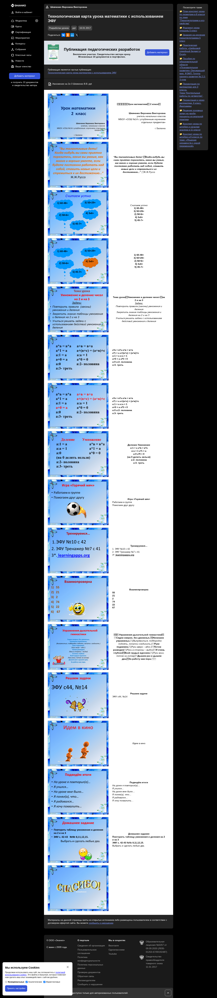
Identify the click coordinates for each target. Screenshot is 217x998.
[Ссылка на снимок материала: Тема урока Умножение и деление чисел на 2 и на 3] (78, 309)
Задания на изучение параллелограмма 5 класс (192, 38)
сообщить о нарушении (101, 923)
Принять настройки (16, 988)
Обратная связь (86, 976)
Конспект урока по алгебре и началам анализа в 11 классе (191, 127)
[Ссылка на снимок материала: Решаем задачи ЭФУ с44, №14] (78, 695)
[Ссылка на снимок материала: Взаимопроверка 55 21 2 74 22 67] (78, 599)
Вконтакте (113, 945)
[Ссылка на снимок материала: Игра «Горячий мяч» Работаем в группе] (78, 502)
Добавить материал (24, 76)
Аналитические (35, 982)
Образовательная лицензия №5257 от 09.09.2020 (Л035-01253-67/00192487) (156, 946)
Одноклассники (116, 950)
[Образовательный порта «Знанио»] (17, 6)
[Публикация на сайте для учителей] (53, 53)
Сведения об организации (91, 945)
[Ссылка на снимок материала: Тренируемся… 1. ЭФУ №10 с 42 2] (78, 550)
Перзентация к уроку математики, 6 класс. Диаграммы (192, 103)
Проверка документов (89, 972)
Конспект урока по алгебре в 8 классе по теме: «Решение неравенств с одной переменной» (191, 140)
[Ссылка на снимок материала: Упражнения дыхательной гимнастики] (78, 647)
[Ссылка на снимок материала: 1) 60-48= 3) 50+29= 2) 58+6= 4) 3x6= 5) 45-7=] (78, 261)
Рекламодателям (86, 980)
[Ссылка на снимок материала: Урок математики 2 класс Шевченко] (78, 116)
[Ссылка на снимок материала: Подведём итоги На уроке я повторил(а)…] (78, 792)
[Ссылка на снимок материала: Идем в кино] (78, 743)
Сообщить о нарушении (90, 984)
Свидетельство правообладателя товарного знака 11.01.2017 (155, 961)
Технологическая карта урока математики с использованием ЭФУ (82, 73)
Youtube (112, 954)
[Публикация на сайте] (37, 21)
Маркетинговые (53, 982)
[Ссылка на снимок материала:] (78, 888)
